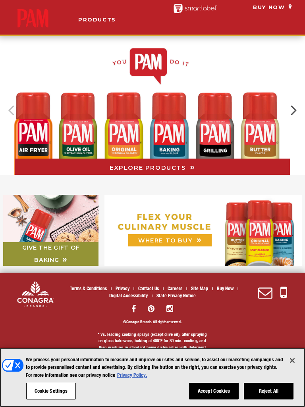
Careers (175, 288)
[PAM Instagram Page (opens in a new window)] (169, 308)
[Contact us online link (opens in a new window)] (265, 292)
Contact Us (148, 288)
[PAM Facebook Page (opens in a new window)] (133, 308)
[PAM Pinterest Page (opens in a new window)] (151, 308)
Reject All (268, 391)
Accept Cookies (214, 391)
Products (97, 20)
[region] (152, 377)
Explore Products (149, 167)
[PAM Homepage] (33, 18)
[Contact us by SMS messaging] (283, 292)
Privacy (122, 288)
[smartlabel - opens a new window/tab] (195, 8)
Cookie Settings (51, 391)
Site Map (199, 288)
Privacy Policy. (132, 375)
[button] (294, 110)
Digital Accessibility (128, 295)
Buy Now (269, 7)
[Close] (292, 360)
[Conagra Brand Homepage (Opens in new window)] (35, 294)
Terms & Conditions (88, 288)
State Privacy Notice (176, 295)
